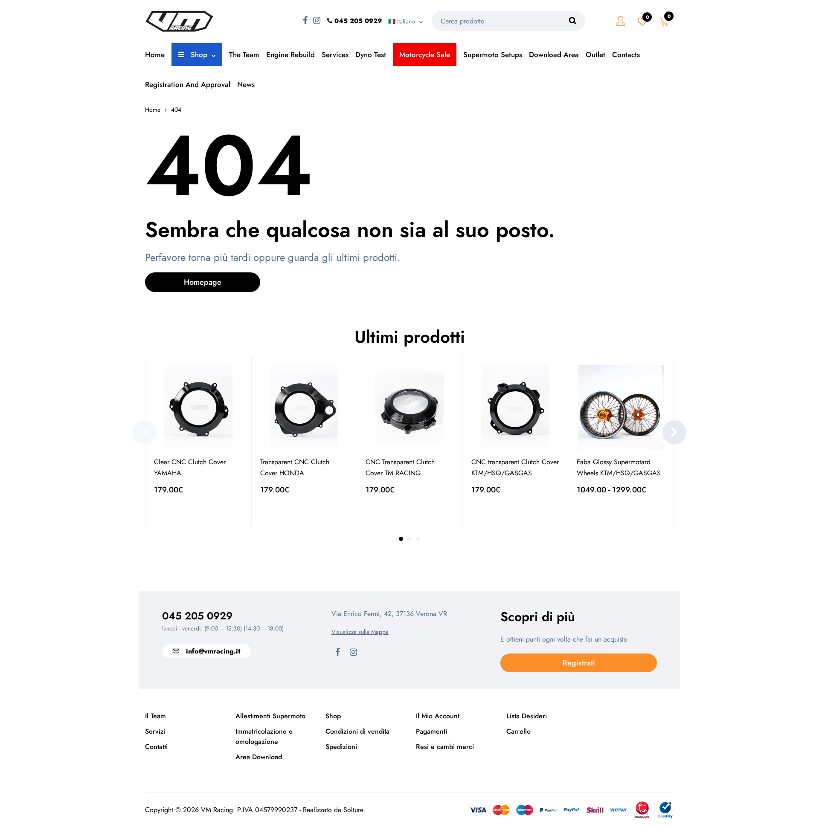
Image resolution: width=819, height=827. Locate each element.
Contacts (626, 54)
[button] (674, 432)
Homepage (202, 282)
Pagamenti (431, 731)
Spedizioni (341, 747)
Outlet (595, 54)
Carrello (518, 731)
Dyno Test (370, 54)
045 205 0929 (197, 615)
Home (155, 54)
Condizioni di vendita (357, 731)
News (246, 84)
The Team (244, 54)
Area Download (258, 757)
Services (335, 54)
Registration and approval (187, 84)
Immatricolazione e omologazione (264, 736)
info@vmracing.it (213, 651)
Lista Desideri (526, 716)
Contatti (156, 747)
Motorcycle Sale (424, 54)
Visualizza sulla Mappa (360, 631)
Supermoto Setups (492, 54)
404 (176, 109)
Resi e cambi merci (445, 747)
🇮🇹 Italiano (401, 21)
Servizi (155, 731)
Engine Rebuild (290, 54)
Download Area (554, 54)
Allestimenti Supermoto (270, 716)
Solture (353, 810)
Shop (198, 54)
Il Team (155, 716)
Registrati (579, 662)
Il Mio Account (437, 716)
